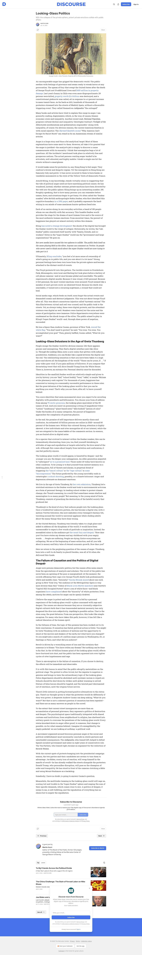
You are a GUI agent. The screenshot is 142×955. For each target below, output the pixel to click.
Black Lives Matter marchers (80, 585)
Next (100, 836)
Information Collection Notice (70, 924)
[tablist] (41, 863)
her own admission (82, 484)
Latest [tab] (43, 863)
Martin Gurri (44, 23)
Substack (61, 951)
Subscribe (126, 4)
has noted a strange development (57, 226)
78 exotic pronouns (56, 403)
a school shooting (56, 476)
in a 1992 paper (61, 201)
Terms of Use (80, 922)
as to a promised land (60, 462)
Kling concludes (54, 256)
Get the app (80, 946)
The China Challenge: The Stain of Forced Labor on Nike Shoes (60, 883)
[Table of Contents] (2, 477)
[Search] (114, 4)
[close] (89, 888)
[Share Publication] (118, 4)
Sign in (136, 4)
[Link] (33, 341)
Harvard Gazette (66, 130)
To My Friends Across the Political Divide (54, 868)
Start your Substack (66, 946)
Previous (43, 836)
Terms (78, 941)
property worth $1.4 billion (67, 96)
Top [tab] (38, 863)
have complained (54, 591)
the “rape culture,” (74, 470)
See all (39, 912)
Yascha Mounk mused (79, 580)
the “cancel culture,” (54, 470)
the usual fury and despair (82, 532)
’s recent (77, 130)
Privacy (72, 941)
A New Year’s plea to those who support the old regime (54, 871)
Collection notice (86, 941)
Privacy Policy (85, 924)
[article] (71, 872)
